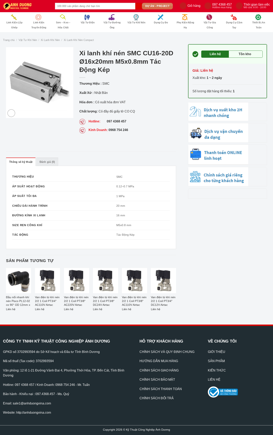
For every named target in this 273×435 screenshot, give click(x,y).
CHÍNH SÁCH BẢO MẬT (157, 379)
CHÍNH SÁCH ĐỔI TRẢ (156, 398)
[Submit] (138, 6)
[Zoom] (11, 113)
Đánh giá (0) (47, 161)
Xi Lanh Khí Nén (50, 40)
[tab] (21, 162)
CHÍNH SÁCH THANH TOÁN (160, 389)
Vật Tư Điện (88, 22)
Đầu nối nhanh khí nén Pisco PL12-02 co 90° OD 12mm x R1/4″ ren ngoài (18, 301)
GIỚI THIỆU (216, 352)
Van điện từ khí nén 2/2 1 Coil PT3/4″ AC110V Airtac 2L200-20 (47, 301)
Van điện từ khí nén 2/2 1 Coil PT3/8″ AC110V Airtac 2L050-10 (134, 301)
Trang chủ (9, 40)
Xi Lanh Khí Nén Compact (79, 40)
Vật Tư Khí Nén (136, 22)
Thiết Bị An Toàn (258, 25)
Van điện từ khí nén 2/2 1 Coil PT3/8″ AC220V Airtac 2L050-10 (76, 301)
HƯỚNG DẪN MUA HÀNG (158, 361)
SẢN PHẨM (216, 361)
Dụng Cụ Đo (161, 22)
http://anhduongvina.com (33, 412)
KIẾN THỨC (217, 370)
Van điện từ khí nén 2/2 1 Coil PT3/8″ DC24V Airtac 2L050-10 (105, 301)
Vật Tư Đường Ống (112, 25)
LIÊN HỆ (214, 379)
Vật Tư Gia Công (210, 25)
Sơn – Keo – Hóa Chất (63, 25)
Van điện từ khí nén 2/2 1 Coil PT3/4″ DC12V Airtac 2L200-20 (163, 301)
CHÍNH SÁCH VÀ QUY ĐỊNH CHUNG (166, 352)
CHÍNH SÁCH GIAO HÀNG (159, 370)
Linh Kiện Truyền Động (38, 25)
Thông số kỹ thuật (20, 161)
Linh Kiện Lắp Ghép (14, 25)
